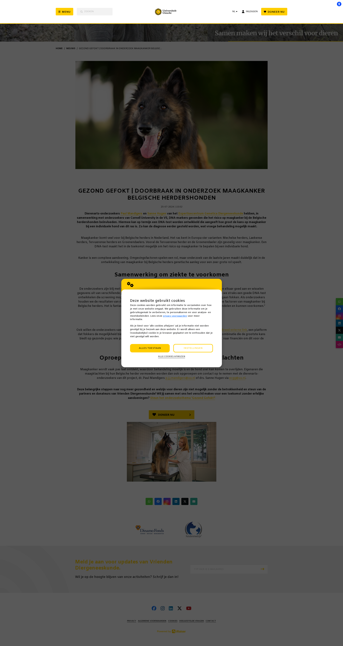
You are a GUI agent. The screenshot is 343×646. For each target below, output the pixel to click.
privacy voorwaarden (175, 316)
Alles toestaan (150, 348)
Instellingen (193, 348)
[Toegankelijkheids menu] (339, 4)
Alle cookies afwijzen (171, 356)
